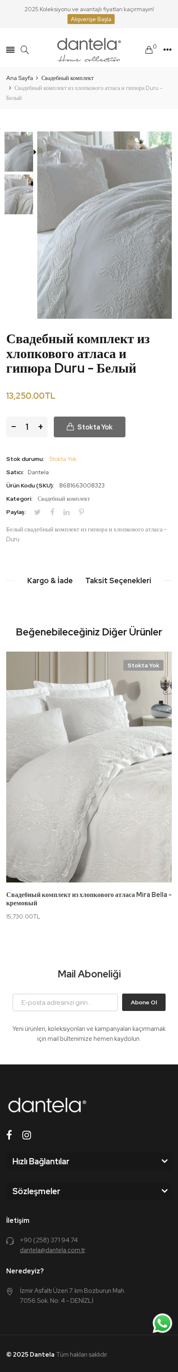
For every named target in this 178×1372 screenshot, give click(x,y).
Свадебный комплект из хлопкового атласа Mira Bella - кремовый (89, 899)
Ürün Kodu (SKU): (30, 485)
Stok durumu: (25, 459)
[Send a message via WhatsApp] (162, 1323)
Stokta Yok (143, 665)
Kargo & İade (50, 580)
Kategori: (19, 498)
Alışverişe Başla (91, 19)
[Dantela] (89, 50)
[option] (21, 152)
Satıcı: (15, 472)
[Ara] (25, 50)
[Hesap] (167, 49)
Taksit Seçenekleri (118, 580)
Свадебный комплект (64, 498)
